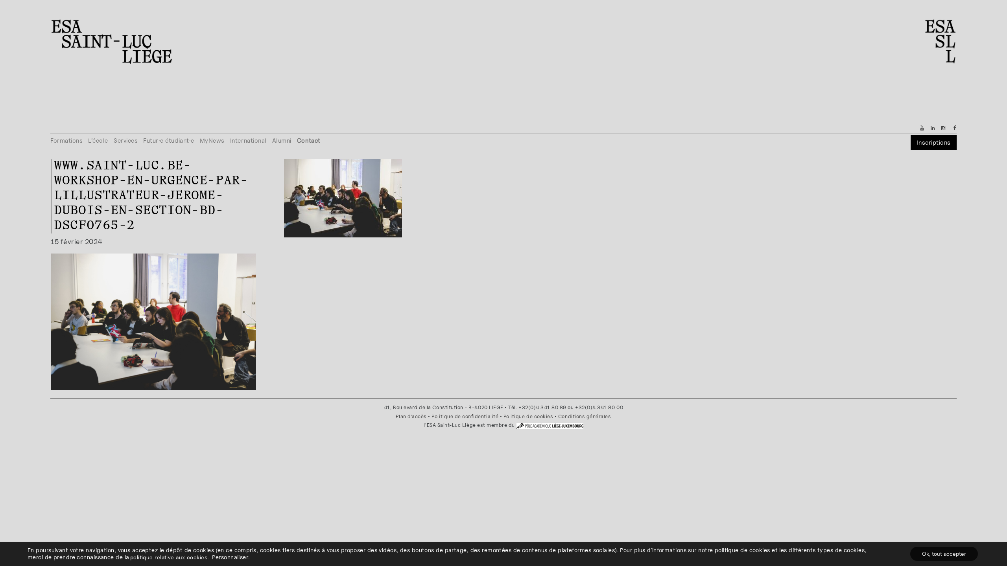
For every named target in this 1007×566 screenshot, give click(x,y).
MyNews (212, 140)
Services (126, 140)
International (248, 140)
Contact (309, 140)
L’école (98, 140)
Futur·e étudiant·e (168, 140)
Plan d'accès (411, 416)
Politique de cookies (528, 416)
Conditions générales (584, 416)
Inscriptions (933, 142)
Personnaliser (230, 557)
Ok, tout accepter (944, 553)
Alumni (281, 140)
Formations (66, 140)
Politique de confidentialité (465, 416)
